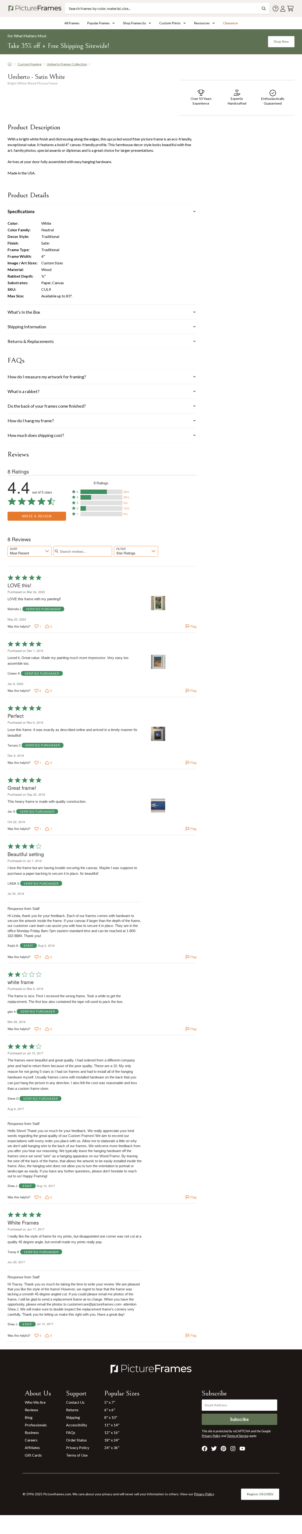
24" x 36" (111, 1447)
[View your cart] (290, 9)
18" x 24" (111, 1440)
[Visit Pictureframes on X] (214, 1448)
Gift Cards (33, 1455)
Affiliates (32, 1447)
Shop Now (281, 41)
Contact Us (75, 1402)
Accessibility (76, 1425)
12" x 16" (111, 1432)
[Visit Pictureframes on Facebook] (204, 1448)
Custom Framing (29, 64)
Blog (29, 1417)
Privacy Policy (77, 1447)
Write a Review (37, 516)
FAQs (70, 1432)
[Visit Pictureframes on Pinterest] (223, 1448)
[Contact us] (275, 8)
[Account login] (282, 9)
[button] (101, 492)
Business (32, 1432)
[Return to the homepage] (35, 8)
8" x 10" (110, 1417)
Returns (72, 1409)
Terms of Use (77, 1455)
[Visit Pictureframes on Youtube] (242, 1448)
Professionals (36, 1425)
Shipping (73, 1417)
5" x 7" (109, 1402)
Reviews (31, 1409)
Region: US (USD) (260, 1494)
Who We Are (35, 1402)
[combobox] (30, 551)
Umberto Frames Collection (67, 64)
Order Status (76, 1440)
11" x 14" (111, 1425)
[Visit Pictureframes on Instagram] (233, 1448)
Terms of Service (237, 1436)
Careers (31, 1440)
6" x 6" (109, 1409)
